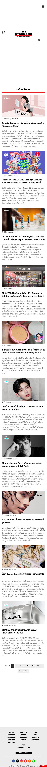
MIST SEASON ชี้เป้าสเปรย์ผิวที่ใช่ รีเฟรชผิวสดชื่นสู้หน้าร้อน (23, 521)
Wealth (23, 732)
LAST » (25, 670)
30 (38, 665)
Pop (35, 732)
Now (35, 735)
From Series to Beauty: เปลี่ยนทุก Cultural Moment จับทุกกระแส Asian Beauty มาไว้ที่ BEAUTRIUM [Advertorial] (22, 181)
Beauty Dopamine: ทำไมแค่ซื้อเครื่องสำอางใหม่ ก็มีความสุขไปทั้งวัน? (23, 124)
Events (35, 737)
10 (28, 665)
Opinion (11, 737)
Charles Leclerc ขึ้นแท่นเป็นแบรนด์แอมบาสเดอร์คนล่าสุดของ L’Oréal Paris (22, 464)
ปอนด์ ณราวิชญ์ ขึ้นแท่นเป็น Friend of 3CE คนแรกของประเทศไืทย (22, 408)
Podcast (11, 735)
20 (33, 665)
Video (23, 735)
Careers (23, 737)
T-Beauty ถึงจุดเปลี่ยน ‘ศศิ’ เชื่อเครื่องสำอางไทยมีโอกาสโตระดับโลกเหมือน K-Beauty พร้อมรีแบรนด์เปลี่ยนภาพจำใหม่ (23, 351)
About (23, 740)
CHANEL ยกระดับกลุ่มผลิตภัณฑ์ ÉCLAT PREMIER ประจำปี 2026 (19, 631)
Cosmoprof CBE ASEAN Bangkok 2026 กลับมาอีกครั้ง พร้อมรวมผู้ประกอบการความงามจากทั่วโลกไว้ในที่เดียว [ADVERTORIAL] (23, 238)
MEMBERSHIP (23, 753)
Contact (35, 740)
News (11, 732)
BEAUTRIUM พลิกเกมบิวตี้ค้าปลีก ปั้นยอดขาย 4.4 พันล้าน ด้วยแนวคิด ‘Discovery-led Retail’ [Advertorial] (23, 294)
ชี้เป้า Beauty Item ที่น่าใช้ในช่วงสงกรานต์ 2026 (23, 574)
